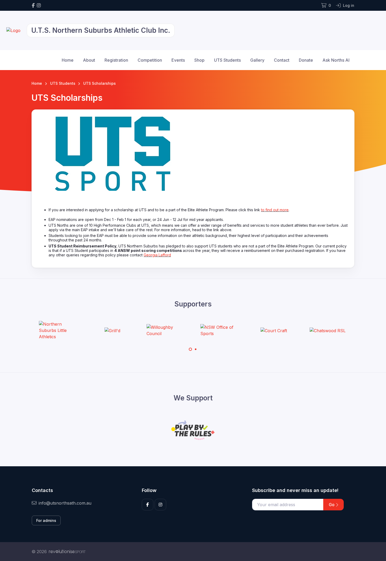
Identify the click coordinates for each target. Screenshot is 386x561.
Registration (116, 60)
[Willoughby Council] (166, 330)
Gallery (257, 60)
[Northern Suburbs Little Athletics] (58, 330)
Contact (281, 60)
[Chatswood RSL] (328, 330)
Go (332, 504)
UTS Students (227, 60)
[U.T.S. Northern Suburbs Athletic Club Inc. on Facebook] (33, 5)
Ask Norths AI (336, 60)
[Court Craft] (273, 330)
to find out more (275, 210)
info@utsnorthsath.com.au (65, 503)
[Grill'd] (112, 330)
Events (178, 60)
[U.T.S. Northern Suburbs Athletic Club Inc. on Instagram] (39, 5)
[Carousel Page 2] (195, 349)
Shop (199, 60)
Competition (150, 60)
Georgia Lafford (157, 255)
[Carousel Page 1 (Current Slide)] (190, 349)
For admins (46, 520)
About (89, 60)
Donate (306, 60)
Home (68, 60)
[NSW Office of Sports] (220, 330)
